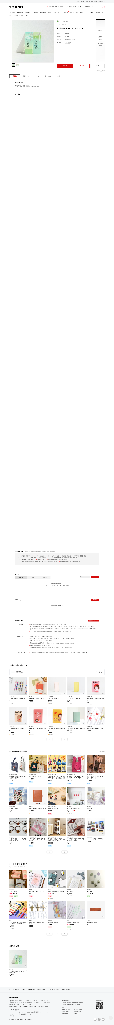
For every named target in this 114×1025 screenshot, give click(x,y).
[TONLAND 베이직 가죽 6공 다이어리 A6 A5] (38, 800)
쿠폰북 (75, 1013)
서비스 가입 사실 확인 (42, 1006)
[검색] (102, 7)
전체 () (21, 577)
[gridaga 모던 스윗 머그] (96, 800)
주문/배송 (91, 1)
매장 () (45, 577)
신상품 (70, 7)
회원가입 (82, 1)
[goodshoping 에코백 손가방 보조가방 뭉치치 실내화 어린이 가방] (18, 769)
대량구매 (51, 7)
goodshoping (13, 774)
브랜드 (80, 7)
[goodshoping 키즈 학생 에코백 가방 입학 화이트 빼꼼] (38, 832)
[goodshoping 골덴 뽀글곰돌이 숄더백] (38, 769)
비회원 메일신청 (77, 1011)
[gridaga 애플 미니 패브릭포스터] (76, 800)
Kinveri (11, 837)
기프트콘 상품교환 (78, 1009)
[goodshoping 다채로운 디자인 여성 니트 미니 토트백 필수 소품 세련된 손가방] (57, 769)
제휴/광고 (56, 990)
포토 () (33, 577)
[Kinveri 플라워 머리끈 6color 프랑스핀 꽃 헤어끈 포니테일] (18, 831)
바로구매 (65, 65)
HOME (10, 16)
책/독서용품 (21, 16)
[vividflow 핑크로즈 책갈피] (18, 799)
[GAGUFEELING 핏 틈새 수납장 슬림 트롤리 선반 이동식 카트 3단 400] (57, 832)
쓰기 (100, 39)
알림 (87, 1)
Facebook (101, 71)
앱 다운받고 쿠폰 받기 (98, 1000)
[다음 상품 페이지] (65, 739)
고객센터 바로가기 (65, 1000)
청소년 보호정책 (41, 990)
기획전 (61, 7)
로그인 (78, 1)
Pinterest (103, 71)
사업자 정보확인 (47, 1003)
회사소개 (11, 990)
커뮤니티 (46, 7)
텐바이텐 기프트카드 (66, 1009)
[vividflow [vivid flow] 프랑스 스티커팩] (96, 830)
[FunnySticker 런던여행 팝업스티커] (57, 801)
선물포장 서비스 (65, 1011)
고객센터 (95, 1)
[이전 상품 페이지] (49, 739)
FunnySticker (52, 806)
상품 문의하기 (95, 600)
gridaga (69, 806)
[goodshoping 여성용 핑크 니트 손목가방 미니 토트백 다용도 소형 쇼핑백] (76, 769)
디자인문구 (16, 16)
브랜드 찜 (99, 672)
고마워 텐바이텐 (65, 1013)
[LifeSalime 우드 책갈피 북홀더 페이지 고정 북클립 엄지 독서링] (76, 832)
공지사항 (63, 990)
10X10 (16, 7)
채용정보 (17, 990)
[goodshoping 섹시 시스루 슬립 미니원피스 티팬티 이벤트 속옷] (96, 769)
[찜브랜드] (58, 25)
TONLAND (31, 806)
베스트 (66, 7)
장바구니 (101, 1)
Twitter (98, 71)
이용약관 (23, 990)
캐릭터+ (57, 7)
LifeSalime (70, 837)
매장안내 (68, 990)
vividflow (12, 806)
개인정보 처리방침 (30, 990)
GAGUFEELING (52, 837)
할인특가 (75, 7)
